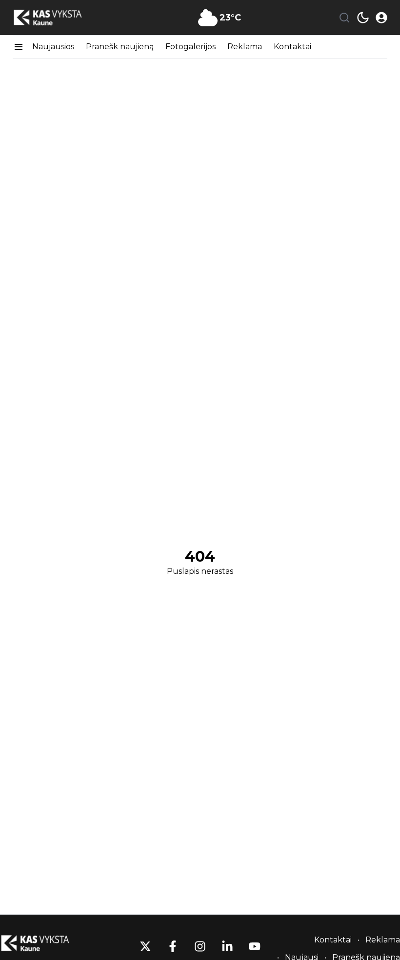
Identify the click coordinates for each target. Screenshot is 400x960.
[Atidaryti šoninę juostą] (18, 47)
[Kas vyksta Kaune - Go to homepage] (44, 943)
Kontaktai (292, 46)
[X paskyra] (145, 946)
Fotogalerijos (190, 46)
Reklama (244, 46)
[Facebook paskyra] (173, 946)
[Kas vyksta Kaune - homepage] (56, 18)
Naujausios (53, 46)
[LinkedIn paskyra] (227, 946)
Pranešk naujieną (120, 46)
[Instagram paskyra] (200, 946)
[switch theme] (363, 17)
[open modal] (381, 17)
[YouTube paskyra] (254, 946)
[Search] (344, 17)
